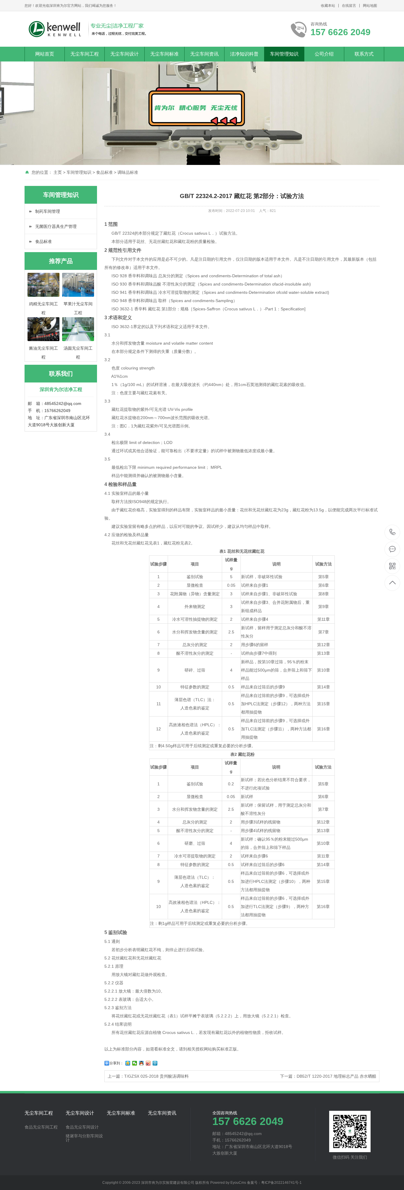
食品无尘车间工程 (41, 1127)
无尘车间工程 (84, 53)
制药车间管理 (47, 211)
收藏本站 (328, 6)
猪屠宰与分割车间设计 (84, 1138)
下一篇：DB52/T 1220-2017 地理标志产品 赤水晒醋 (328, 1076)
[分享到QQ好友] (141, 1063)
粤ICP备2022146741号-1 (281, 1183)
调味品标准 (127, 172)
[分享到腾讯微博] (155, 1063)
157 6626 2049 (392, 532)
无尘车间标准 (164, 53)
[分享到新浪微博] (148, 1063)
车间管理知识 (284, 53)
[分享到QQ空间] (127, 1063)
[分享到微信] (134, 1063)
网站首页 (44, 53)
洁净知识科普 (244, 53)
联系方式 (364, 53)
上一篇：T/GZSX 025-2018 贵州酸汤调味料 (148, 1076)
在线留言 (349, 6)
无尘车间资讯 (204, 53)
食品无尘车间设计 (82, 1127)
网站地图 (370, 6)
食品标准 (104, 172)
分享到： (116, 1063)
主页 (58, 172)
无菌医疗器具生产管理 (56, 226)
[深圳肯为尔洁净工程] (87, 29)
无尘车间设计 (124, 53)
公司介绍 (324, 53)
